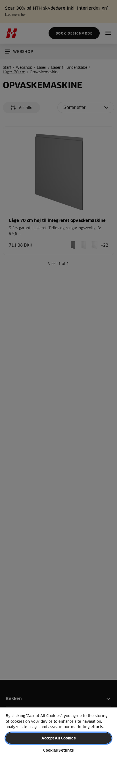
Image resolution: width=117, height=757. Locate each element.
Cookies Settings (58, 750)
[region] (58, 732)
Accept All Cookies (58, 738)
